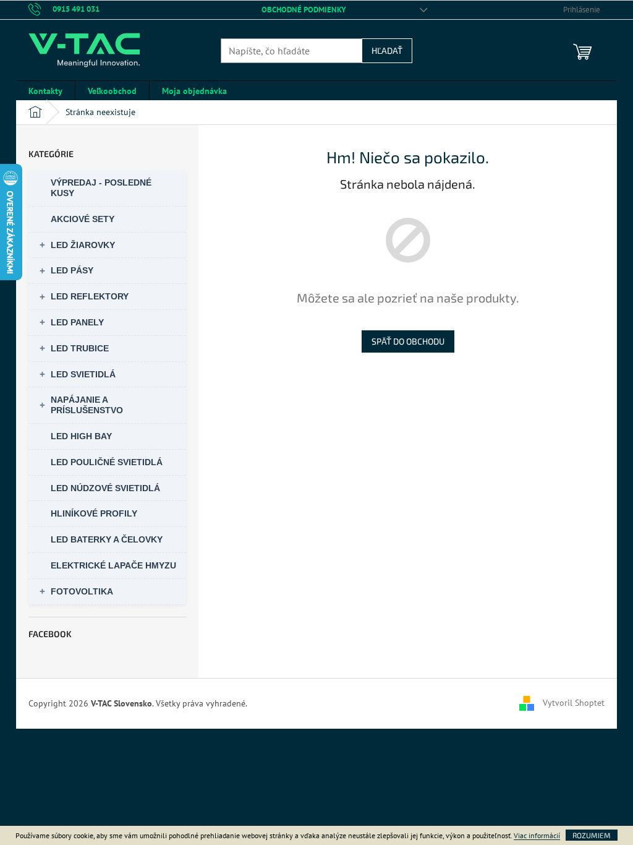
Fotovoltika (82, 591)
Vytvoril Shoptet (574, 702)
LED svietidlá (83, 374)
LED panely (77, 322)
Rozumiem (591, 835)
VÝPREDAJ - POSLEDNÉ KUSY (101, 188)
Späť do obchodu (408, 341)
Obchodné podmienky (303, 9)
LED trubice (80, 348)
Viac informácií (537, 835)
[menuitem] (45, 91)
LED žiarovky (83, 245)
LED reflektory (90, 296)
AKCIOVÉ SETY (82, 219)
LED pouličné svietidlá (107, 462)
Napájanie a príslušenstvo (87, 405)
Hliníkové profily (94, 513)
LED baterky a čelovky (107, 539)
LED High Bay (81, 436)
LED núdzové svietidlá (105, 488)
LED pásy (72, 270)
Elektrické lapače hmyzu (113, 565)
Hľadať (387, 50)
